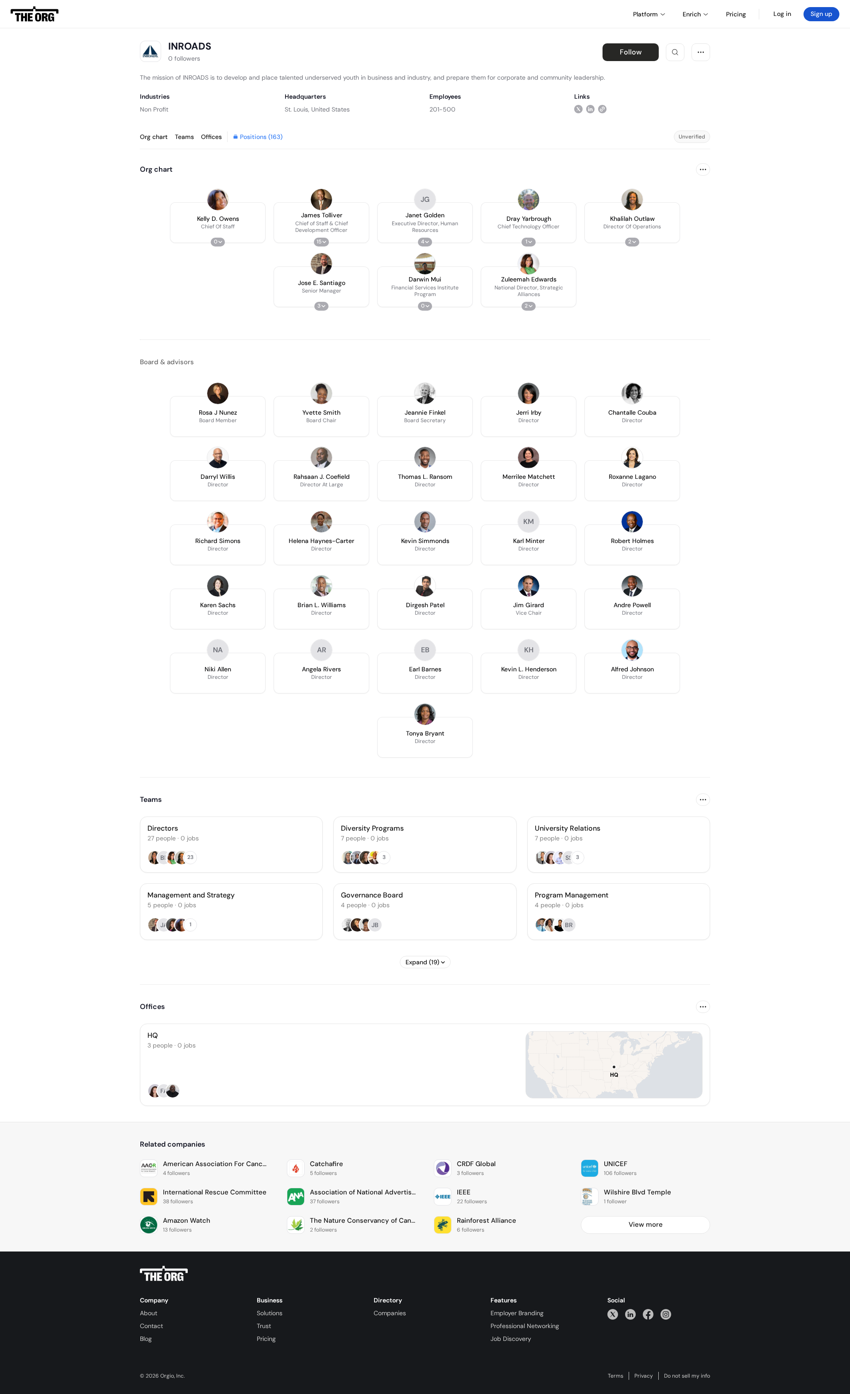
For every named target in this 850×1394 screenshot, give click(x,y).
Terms (615, 1375)
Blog (146, 1339)
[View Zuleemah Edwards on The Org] (529, 264)
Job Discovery (511, 1339)
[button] (218, 222)
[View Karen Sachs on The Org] (218, 586)
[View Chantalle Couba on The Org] (632, 393)
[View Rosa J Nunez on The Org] (218, 393)
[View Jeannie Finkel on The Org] (425, 393)
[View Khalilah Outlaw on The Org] (632, 200)
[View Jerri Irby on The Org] (529, 393)
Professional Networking (525, 1326)
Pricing (266, 1339)
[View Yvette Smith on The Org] (321, 393)
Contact (151, 1326)
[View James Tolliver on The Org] (321, 200)
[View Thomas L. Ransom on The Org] (425, 458)
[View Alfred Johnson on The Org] (632, 650)
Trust (264, 1326)
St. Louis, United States (317, 109)
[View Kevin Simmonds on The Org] (425, 522)
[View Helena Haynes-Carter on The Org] (321, 522)
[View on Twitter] (578, 109)
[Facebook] (648, 1314)
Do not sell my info (687, 1375)
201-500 (442, 109)
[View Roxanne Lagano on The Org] (632, 458)
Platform (645, 14)
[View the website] (602, 109)
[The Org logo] (164, 1274)
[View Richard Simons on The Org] (218, 522)
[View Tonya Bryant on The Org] (425, 714)
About (148, 1313)
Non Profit (154, 109)
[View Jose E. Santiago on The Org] (321, 264)
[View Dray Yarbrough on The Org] (529, 200)
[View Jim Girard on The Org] (529, 586)
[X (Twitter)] (612, 1314)
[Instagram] (666, 1314)
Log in (782, 14)
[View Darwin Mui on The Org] (425, 264)
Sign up (821, 14)
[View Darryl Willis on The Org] (218, 458)
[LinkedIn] (630, 1314)
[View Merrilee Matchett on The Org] (529, 458)
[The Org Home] (34, 14)
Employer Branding (517, 1313)
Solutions (269, 1313)
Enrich (692, 14)
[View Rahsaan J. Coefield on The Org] (321, 458)
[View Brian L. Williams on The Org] (321, 586)
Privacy (643, 1375)
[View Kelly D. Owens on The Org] (218, 200)
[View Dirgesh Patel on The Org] (425, 586)
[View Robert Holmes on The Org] (632, 522)
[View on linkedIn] (590, 109)
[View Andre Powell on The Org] (632, 586)
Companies (390, 1313)
